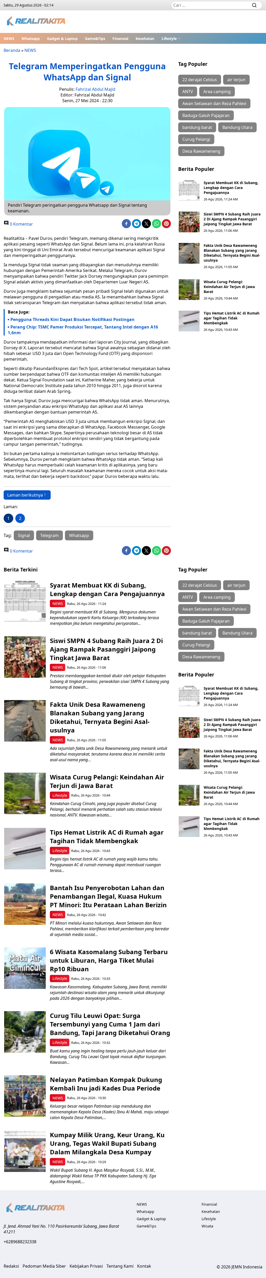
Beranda (12, 50)
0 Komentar (21, 224)
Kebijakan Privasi (86, 1266)
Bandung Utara (237, 127)
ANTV (187, 91)
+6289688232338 (20, 1242)
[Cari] (254, 5)
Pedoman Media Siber (44, 1266)
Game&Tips (95, 38)
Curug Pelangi (196, 139)
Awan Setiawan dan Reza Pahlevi (214, 103)
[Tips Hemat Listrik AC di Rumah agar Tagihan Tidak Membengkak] (189, 321)
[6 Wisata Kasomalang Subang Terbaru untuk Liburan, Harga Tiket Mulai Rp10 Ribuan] (25, 968)
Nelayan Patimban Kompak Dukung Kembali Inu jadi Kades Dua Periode (106, 1083)
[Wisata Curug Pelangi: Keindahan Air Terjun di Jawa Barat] (189, 289)
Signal (24, 535)
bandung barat (197, 127)
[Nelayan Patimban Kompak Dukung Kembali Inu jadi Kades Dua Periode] (25, 1096)
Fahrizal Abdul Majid (95, 89)
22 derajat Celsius (199, 79)
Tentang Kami (120, 1266)
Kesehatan (145, 38)
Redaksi (11, 1266)
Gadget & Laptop (62, 38)
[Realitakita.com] (36, 22)
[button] (171, 38)
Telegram (49, 535)
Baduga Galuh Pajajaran (206, 115)
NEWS (9, 38)
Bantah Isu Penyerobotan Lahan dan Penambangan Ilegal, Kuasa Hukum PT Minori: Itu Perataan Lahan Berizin (108, 896)
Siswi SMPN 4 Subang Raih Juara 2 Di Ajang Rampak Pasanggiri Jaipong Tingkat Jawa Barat (232, 219)
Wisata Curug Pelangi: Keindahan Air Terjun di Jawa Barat (229, 286)
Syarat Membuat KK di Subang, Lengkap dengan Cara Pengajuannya (231, 187)
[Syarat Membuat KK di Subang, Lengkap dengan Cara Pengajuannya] (189, 190)
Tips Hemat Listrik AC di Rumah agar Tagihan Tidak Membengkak (232, 318)
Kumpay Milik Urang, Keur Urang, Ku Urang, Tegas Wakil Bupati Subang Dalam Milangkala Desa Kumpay (107, 1143)
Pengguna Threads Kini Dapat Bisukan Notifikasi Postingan (72, 319)
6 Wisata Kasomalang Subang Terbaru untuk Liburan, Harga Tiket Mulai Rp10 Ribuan (109, 960)
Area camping (217, 91)
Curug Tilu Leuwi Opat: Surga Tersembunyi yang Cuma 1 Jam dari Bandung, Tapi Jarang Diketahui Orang (110, 1024)
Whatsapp (31, 38)
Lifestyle (169, 38)
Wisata (207, 1226)
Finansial (120, 38)
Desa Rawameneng (201, 151)
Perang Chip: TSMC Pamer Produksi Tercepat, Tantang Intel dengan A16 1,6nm (83, 330)
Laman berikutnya (25, 495)
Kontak (144, 1266)
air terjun (236, 79)
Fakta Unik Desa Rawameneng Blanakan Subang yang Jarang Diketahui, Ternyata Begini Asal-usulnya (232, 253)
